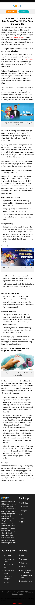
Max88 (20, 603)
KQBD (15, 603)
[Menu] (2, 5)
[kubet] (17, 6)
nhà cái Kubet (28, 59)
